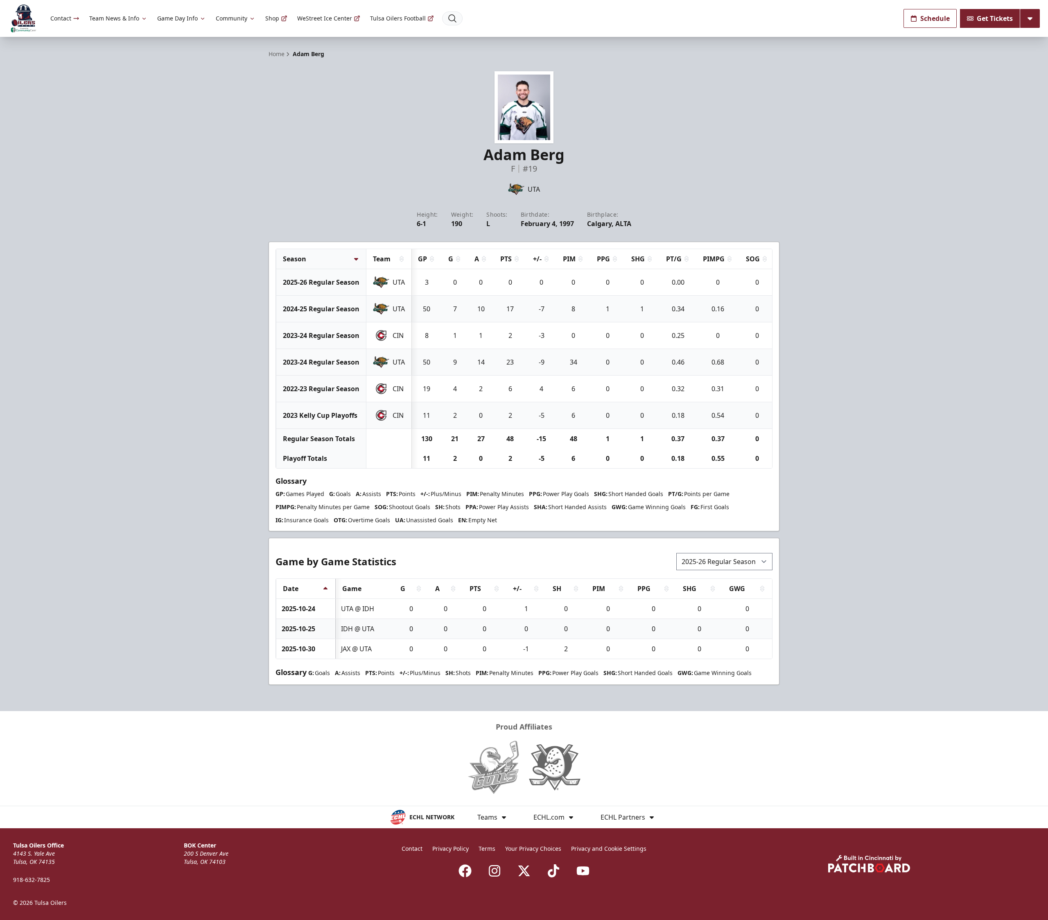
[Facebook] (465, 870)
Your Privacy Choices (533, 848)
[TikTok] (553, 870)
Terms (487, 848)
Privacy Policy (450, 848)
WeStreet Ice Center (324, 18)
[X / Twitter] (524, 870)
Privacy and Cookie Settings (608, 848)
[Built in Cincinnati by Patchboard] (869, 863)
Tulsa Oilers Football (398, 18)
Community (231, 18)
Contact (60, 18)
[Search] (452, 18)
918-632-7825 (31, 880)
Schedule (935, 18)
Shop (272, 18)
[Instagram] (494, 870)
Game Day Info (177, 18)
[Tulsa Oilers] (23, 18)
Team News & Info (114, 18)
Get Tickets (995, 18)
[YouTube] (582, 870)
